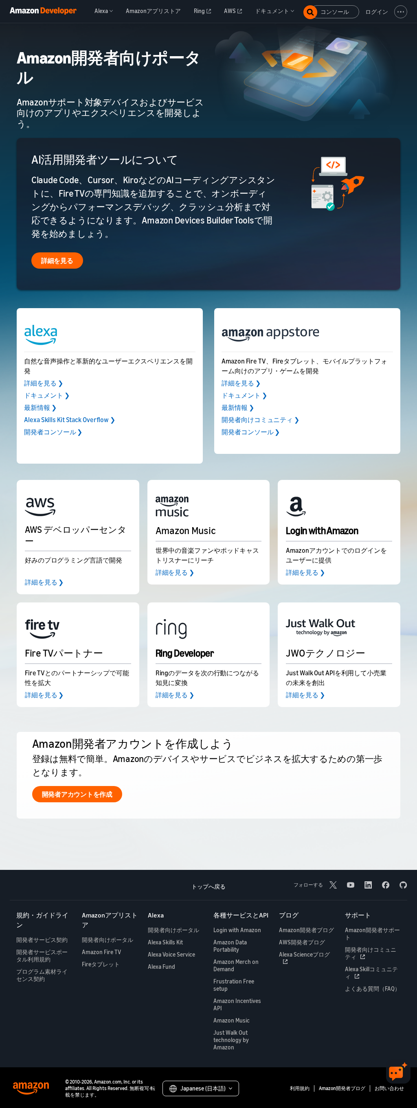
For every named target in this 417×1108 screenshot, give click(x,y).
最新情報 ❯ (40, 407)
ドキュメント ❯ (46, 395)
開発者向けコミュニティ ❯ (260, 420)
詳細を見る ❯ (43, 383)
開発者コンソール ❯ (53, 432)
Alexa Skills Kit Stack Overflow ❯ (69, 420)
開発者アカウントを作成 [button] (77, 794)
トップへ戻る (208, 886)
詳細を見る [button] (57, 260)
